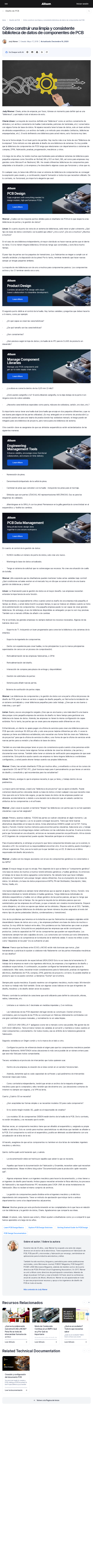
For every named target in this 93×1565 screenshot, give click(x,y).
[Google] (42, 52)
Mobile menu (6, 3)
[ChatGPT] (27, 52)
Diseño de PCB (12, 11)
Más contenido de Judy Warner (35, 1289)
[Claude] (37, 52)
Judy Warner (13, 41)
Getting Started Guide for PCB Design (72, 1227)
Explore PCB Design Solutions (41, 1227)
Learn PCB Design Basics (14, 1227)
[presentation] (89, 1302)
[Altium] (47, 4)
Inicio (4, 20)
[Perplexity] (32, 52)
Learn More (18, 207)
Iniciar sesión (82, 4)
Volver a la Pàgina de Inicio (48, 1400)
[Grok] (47, 52)
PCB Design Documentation (15, 1233)
